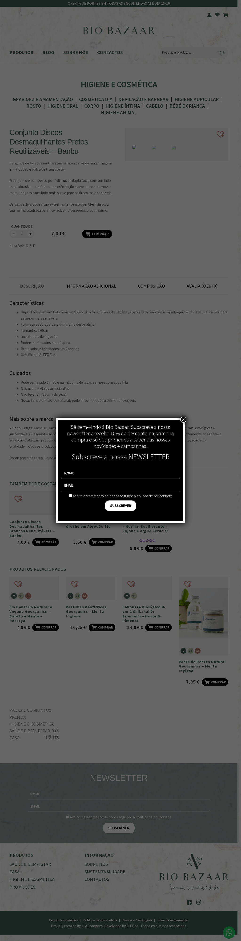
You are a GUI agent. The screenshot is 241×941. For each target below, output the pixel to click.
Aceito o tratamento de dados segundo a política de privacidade (122, 495)
